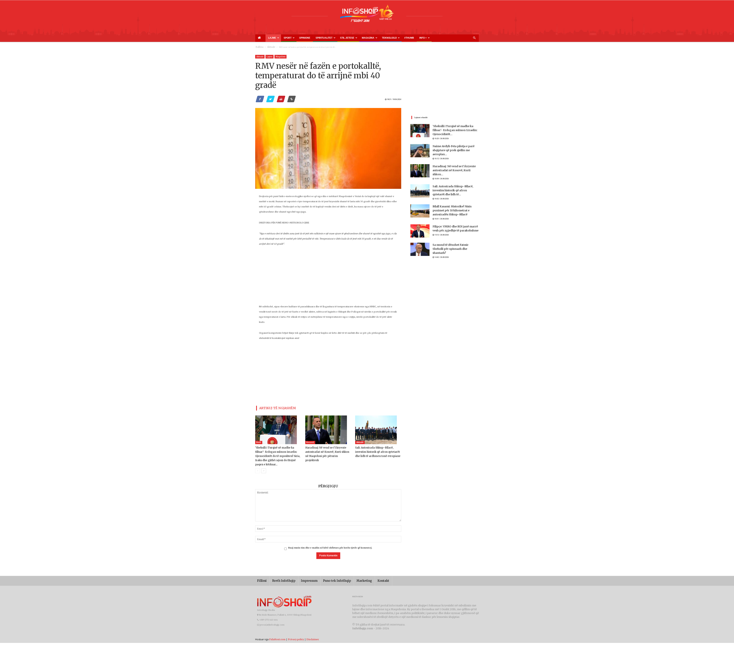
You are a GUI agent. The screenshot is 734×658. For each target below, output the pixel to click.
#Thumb (380, 38)
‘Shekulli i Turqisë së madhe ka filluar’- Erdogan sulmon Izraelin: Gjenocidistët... (455, 130)
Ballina (259, 47)
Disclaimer (312, 633)
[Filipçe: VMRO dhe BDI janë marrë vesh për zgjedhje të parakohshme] (420, 227)
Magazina (347, 38)
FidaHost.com (277, 633)
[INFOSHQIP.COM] (367, 14)
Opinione (295, 38)
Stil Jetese (330, 38)
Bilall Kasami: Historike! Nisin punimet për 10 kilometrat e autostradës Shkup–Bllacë (455, 206)
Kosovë (310, 441)
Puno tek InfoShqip (329, 575)
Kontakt (370, 575)
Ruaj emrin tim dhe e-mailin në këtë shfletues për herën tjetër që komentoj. (330, 542)
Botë (258, 441)
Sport (282, 38)
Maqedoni (280, 56)
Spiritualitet (312, 38)
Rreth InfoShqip (281, 575)
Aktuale (269, 47)
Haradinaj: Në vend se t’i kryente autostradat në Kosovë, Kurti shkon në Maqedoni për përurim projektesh (327, 450)
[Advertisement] (328, 277)
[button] (474, 38)
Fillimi (261, 575)
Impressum (303, 575)
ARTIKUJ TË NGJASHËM (273, 407)
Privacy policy (296, 633)
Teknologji (363, 38)
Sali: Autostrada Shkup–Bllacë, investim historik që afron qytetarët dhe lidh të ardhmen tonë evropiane (377, 450)
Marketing (353, 575)
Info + (391, 38)
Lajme (270, 38)
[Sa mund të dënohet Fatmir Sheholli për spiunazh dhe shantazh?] (420, 245)
